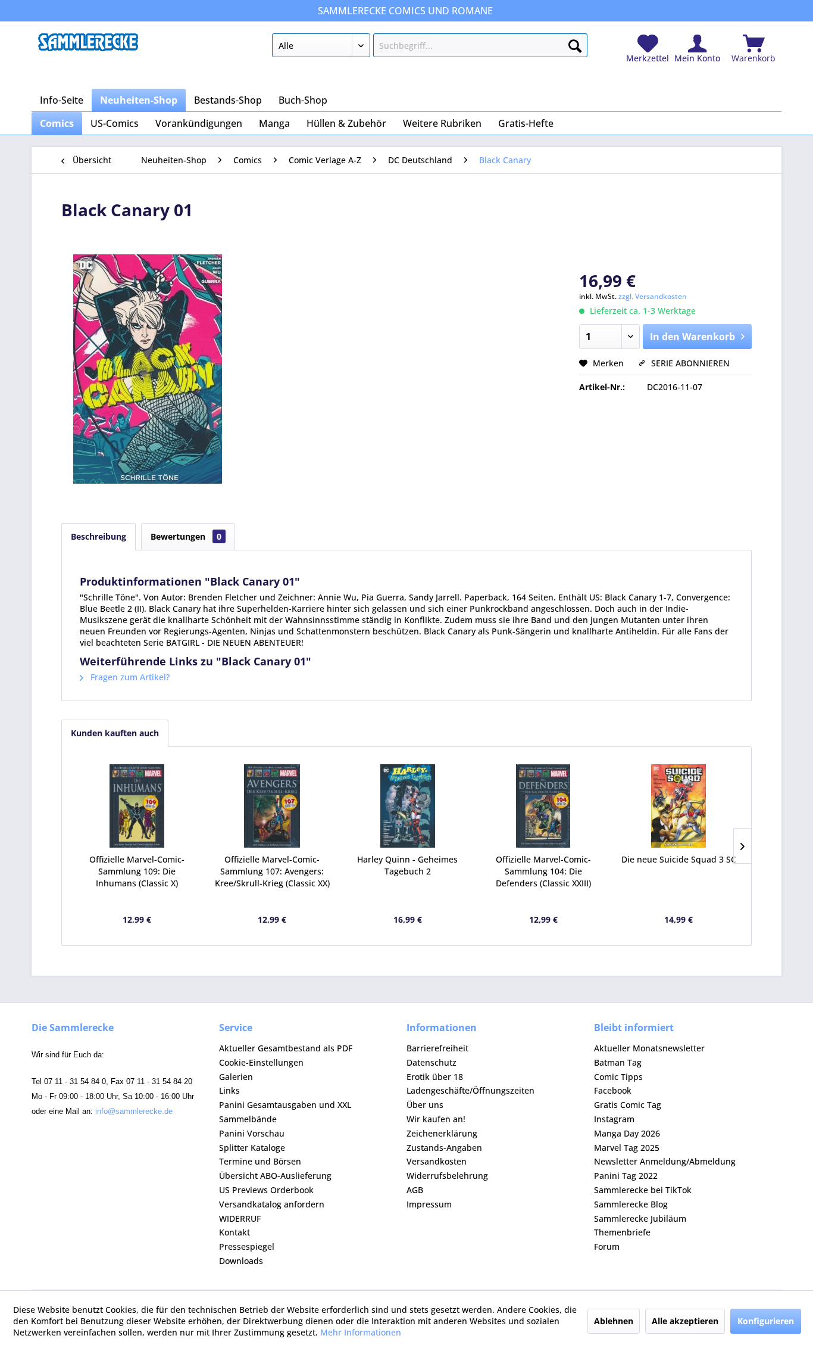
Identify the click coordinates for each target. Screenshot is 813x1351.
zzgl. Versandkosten (652, 296)
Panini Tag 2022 (626, 1175)
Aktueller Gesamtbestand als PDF (285, 1048)
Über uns (424, 1104)
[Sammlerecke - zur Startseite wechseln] (88, 48)
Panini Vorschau (251, 1133)
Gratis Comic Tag (627, 1104)
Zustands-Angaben (444, 1147)
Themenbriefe (622, 1232)
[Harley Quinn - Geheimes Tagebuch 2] (407, 806)
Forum (607, 1246)
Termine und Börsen (260, 1161)
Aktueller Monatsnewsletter (649, 1048)
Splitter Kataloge (252, 1147)
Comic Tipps (618, 1076)
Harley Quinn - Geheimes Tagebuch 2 (407, 865)
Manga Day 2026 (627, 1133)
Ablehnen (613, 1321)
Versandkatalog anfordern (271, 1204)
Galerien (236, 1076)
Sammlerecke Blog (631, 1204)
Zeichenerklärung (441, 1133)
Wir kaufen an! (435, 1119)
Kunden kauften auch (115, 733)
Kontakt (234, 1232)
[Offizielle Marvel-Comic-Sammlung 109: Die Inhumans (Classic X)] (137, 806)
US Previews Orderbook (266, 1190)
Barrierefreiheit (437, 1048)
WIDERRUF (240, 1218)
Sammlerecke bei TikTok (643, 1190)
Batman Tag (618, 1062)
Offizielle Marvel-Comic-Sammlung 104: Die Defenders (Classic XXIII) (543, 871)
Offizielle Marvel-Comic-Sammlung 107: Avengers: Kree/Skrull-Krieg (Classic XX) (272, 871)
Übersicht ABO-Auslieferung (275, 1175)
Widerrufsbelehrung (447, 1175)
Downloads (241, 1260)
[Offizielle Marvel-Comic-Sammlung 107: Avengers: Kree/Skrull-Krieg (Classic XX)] (272, 806)
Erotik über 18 (434, 1076)
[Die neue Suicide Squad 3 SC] (678, 806)
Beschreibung (98, 536)
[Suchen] (574, 43)
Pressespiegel (246, 1246)
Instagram (614, 1119)
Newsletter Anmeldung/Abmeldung (665, 1161)
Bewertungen (186, 536)
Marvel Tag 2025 (626, 1147)
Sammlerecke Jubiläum (640, 1218)
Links (229, 1090)
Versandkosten (436, 1161)
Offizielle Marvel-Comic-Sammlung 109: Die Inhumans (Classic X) (137, 871)
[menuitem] (429, 47)
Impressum (429, 1204)
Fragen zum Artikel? (129, 677)
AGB (414, 1190)
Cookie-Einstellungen (261, 1062)
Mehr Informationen (360, 1332)
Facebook (612, 1090)
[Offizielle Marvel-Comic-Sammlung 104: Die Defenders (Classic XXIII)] (543, 806)
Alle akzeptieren (685, 1321)
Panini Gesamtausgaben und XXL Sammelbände (285, 1112)
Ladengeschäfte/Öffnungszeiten (470, 1090)
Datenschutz (431, 1062)
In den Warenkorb (692, 336)
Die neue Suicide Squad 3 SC (678, 859)
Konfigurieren (765, 1321)
